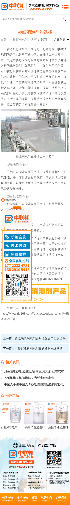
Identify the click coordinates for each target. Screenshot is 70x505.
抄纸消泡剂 (35, 238)
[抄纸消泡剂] (35, 293)
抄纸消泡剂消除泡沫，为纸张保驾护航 (29, 377)
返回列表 (60, 39)
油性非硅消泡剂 (58, 427)
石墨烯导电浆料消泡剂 (12, 427)
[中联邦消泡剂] (13, 6)
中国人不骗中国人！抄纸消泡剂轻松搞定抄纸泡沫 (36, 384)
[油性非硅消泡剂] (58, 412)
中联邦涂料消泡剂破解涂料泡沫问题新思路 (40, 348)
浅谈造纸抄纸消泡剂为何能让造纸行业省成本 (34, 371)
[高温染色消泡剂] (35, 412)
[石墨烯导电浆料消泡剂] (12, 412)
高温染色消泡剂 (35, 427)
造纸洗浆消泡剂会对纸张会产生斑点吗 (40, 338)
